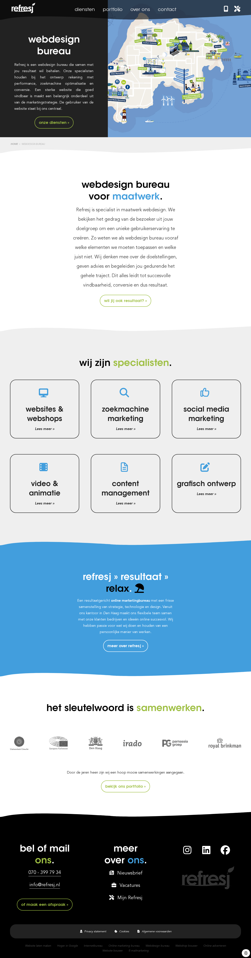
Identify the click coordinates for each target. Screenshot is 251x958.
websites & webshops (45, 414)
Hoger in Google (67, 945)
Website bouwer (112, 950)
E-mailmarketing (139, 950)
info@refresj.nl (44, 885)
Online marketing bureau (124, 945)
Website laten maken (38, 945)
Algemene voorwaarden (156, 931)
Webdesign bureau (157, 945)
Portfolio (113, 9)
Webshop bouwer (186, 945)
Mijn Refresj (128, 898)
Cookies (123, 931)
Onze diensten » (54, 123)
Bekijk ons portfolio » (125, 787)
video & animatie (44, 489)
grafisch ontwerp (206, 484)
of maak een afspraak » (44, 905)
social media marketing (206, 414)
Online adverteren (214, 945)
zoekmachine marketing (125, 414)
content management (126, 489)
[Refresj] (22, 13)
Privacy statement (94, 931)
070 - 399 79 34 (44, 872)
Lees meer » (44, 429)
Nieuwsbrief (129, 873)
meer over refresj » (125, 646)
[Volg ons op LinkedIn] (206, 852)
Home (14, 144)
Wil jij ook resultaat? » (125, 301)
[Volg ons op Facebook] (225, 852)
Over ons (140, 9)
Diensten (85, 9)
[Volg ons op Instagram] (187, 852)
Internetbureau (93, 945)
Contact (167, 9)
